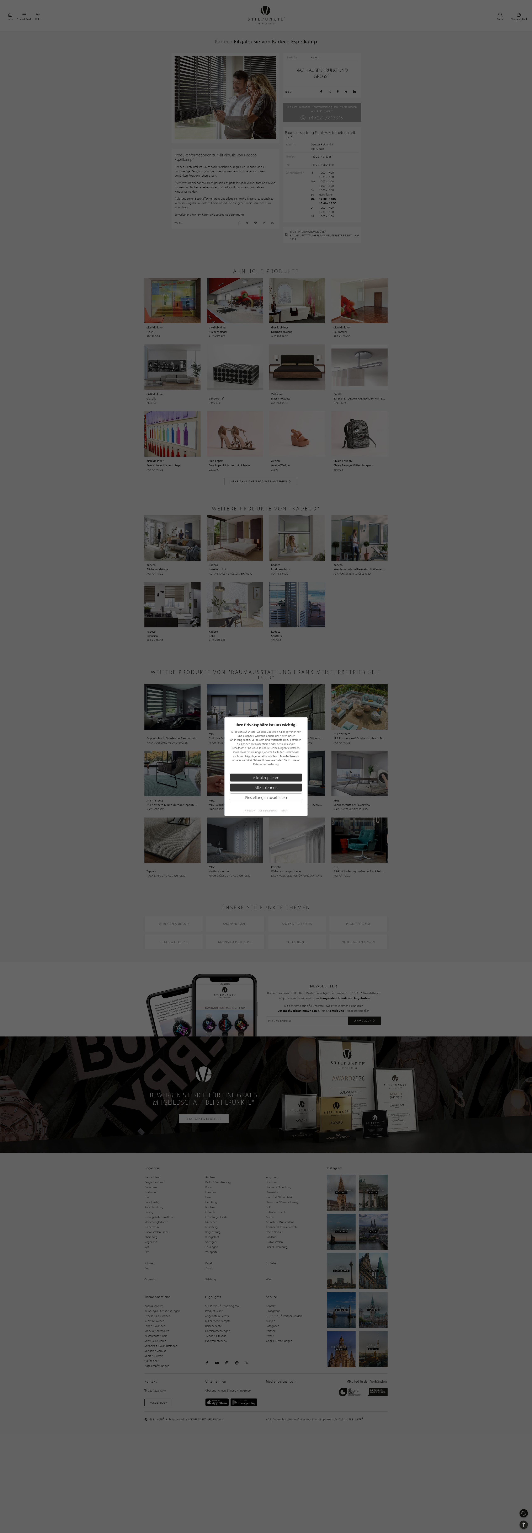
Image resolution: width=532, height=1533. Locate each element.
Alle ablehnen (266, 787)
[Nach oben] (524, 1525)
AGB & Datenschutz (267, 810)
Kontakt (284, 810)
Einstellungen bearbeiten (266, 797)
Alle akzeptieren (266, 777)
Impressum (249, 810)
